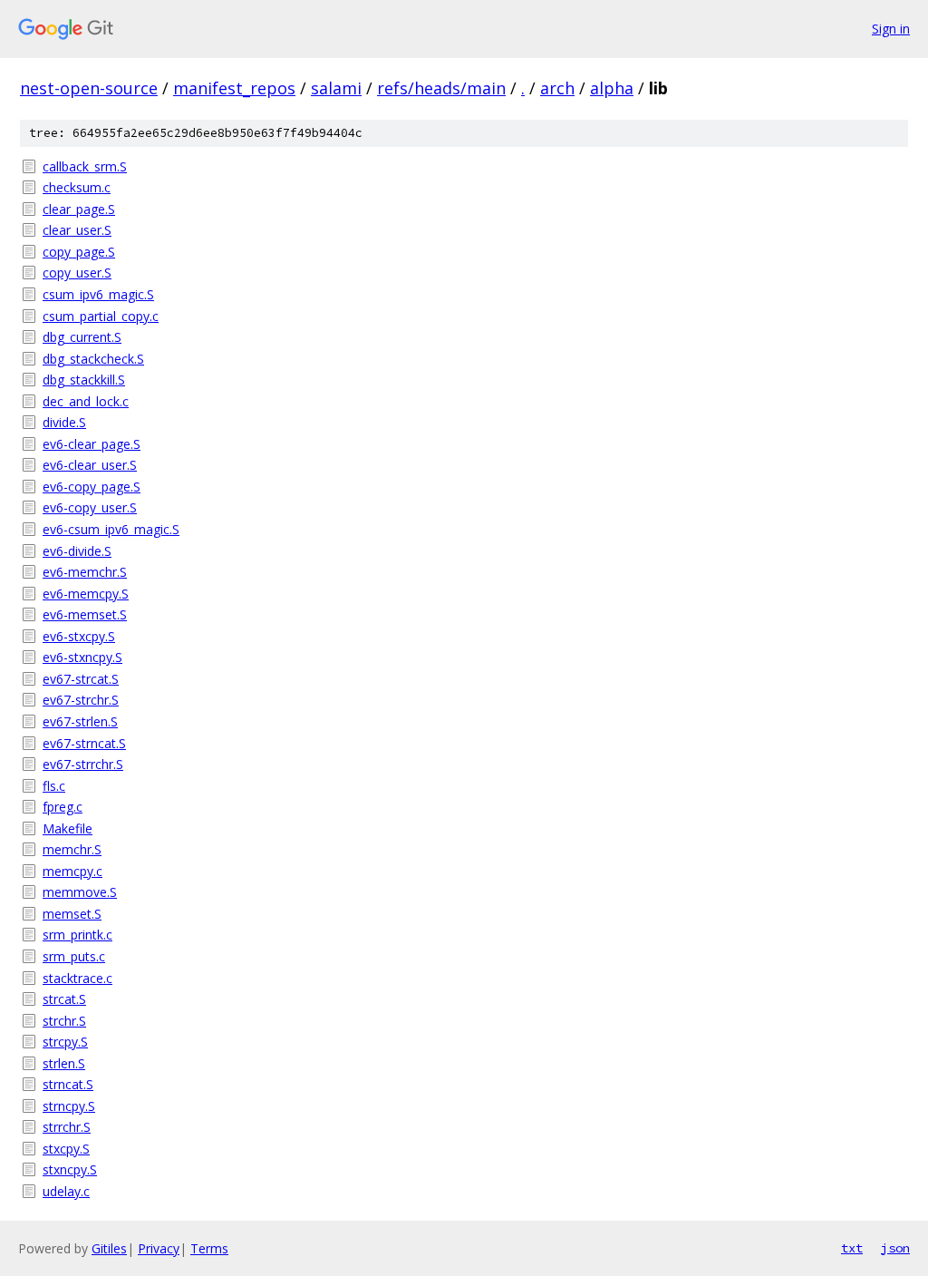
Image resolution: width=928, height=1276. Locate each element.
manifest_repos (234, 88)
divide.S (64, 422)
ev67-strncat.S (84, 743)
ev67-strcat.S (81, 678)
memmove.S (80, 892)
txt (852, 1248)
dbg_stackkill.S (84, 379)
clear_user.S (77, 230)
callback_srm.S (85, 166)
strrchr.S (67, 1126)
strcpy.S (65, 1041)
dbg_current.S (82, 337)
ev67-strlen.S (80, 721)
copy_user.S (77, 272)
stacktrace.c (77, 978)
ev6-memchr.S (85, 571)
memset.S (72, 913)
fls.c (54, 785)
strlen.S (64, 1063)
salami (336, 88)
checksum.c (77, 187)
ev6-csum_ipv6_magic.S (111, 529)
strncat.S (68, 1084)
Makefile (67, 828)
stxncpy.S (70, 1169)
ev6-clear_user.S (90, 464)
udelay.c (66, 1191)
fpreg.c (62, 806)
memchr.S (72, 849)
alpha (611, 88)
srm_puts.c (74, 956)
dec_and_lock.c (86, 401)
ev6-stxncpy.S (82, 657)
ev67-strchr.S (81, 699)
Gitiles (109, 1248)
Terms (209, 1248)
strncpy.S (69, 1106)
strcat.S (64, 999)
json (895, 1248)
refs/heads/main (441, 88)
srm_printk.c (77, 934)
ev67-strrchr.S (83, 764)
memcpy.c (72, 871)
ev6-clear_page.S (91, 444)
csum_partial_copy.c (101, 316)
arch (557, 88)
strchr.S (64, 1020)
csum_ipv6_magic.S (98, 294)
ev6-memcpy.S (86, 593)
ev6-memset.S (85, 614)
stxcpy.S (66, 1148)
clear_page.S (79, 209)
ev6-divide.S (77, 551)
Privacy (158, 1248)
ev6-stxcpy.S (79, 636)
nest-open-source (89, 88)
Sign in (891, 28)
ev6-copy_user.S (90, 507)
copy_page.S (79, 251)
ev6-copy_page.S (91, 486)
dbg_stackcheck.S (93, 358)
